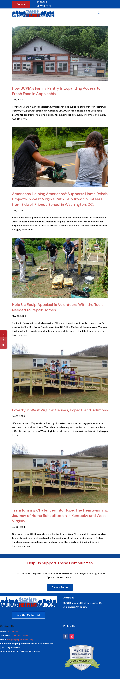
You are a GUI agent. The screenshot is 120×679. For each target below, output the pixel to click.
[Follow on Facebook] (65, 636)
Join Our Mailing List (28, 615)
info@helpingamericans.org (20, 639)
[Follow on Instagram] (72, 636)
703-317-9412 (15, 631)
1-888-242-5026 (19, 635)
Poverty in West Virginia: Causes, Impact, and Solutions (60, 410)
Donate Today (60, 587)
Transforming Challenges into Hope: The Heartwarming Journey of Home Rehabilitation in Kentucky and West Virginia (60, 515)
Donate (21, 4)
